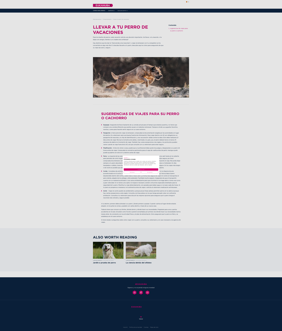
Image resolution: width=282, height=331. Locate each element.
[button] (126, 158)
